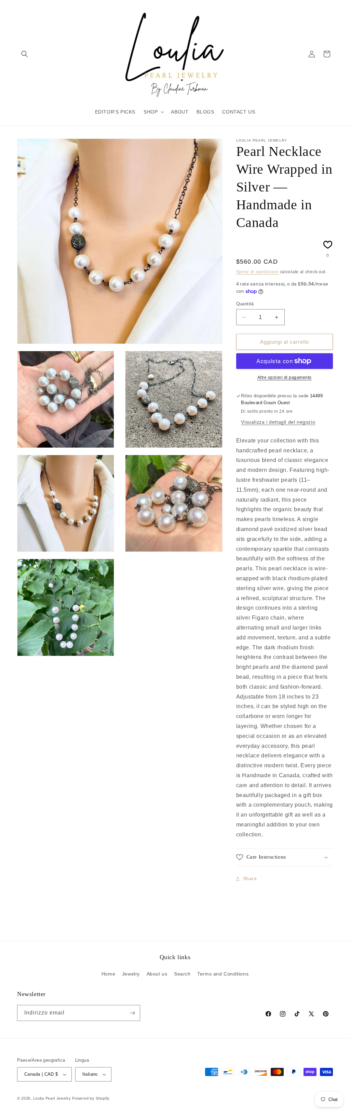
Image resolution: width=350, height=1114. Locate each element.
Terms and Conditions (222, 974)
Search (182, 974)
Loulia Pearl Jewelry (52, 1098)
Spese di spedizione (257, 271)
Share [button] (250, 878)
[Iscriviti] (132, 1013)
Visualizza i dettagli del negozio (278, 422)
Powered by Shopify (91, 1098)
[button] (24, 54)
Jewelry (131, 974)
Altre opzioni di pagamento (284, 377)
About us (157, 974)
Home (108, 974)
